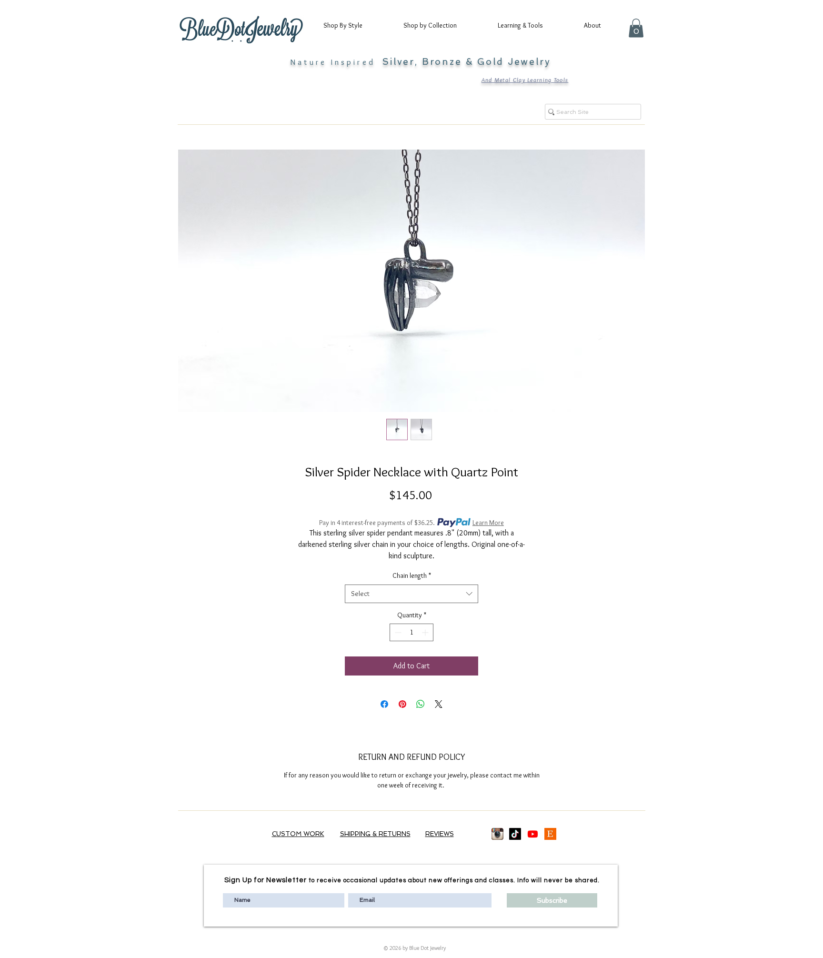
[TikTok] (515, 834)
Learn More (488, 522)
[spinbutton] (411, 632)
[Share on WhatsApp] (420, 704)
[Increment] (426, 632)
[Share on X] (438, 704)
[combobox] (411, 594)
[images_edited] (497, 834)
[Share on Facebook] (384, 704)
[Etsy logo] (550, 834)
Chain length (411, 575)
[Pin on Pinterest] (402, 704)
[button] (351, 25)
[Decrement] (397, 632)
